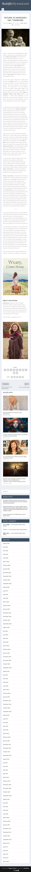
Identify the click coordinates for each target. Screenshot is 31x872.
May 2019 (5, 854)
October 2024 (6, 620)
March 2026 (6, 561)
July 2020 (5, 803)
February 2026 (6, 565)
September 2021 (7, 755)
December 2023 (7, 656)
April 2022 (5, 730)
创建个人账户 (6, 533)
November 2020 (7, 788)
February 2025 (6, 605)
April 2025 (5, 598)
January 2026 (6, 569)
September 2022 (7, 711)
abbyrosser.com (16, 317)
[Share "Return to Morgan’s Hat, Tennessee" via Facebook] (4, 369)
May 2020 (5, 810)
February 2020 (6, 821)
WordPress (26, 868)
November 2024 (7, 616)
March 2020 (6, 817)
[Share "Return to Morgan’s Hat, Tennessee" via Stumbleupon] (26, 369)
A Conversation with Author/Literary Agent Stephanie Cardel (15, 457)
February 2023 (6, 693)
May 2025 (5, 594)
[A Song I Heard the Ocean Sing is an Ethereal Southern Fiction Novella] (15, 425)
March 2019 (6, 861)
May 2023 (5, 682)
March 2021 (6, 777)
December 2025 (7, 572)
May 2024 (5, 638)
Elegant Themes (12, 868)
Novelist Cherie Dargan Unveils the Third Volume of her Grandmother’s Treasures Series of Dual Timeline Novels (14, 480)
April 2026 (5, 558)
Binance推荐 (6, 524)
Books (21, 23)
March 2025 (6, 602)
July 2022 (5, 719)
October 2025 (6, 580)
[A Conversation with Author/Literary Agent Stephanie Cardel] (15, 447)
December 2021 (7, 744)
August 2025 (6, 587)
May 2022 (5, 726)
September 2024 (7, 623)
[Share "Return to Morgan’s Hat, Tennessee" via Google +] (10, 369)
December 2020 (7, 784)
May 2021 (5, 770)
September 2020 (7, 795)
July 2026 (5, 547)
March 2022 (6, 733)
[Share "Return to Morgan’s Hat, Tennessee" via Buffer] (23, 369)
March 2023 (6, 689)
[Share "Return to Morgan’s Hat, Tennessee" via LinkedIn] (20, 369)
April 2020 (5, 814)
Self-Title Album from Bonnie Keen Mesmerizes (12, 413)
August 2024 (6, 627)
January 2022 (6, 741)
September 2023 (7, 667)
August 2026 (6, 543)
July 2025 (5, 591)
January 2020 (6, 825)
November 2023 (7, 660)
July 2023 (5, 675)
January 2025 (6, 609)
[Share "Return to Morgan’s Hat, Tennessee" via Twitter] (7, 369)
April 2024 (5, 642)
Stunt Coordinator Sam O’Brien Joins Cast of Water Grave (14, 515)
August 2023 (6, 671)
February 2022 (6, 737)
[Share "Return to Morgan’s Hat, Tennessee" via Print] (17, 372)
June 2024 (5, 634)
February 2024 (6, 649)
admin (10, 23)
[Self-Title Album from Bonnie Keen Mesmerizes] (15, 403)
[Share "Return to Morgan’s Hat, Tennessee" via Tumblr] (13, 369)
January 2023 (6, 697)
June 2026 (5, 550)
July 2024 (5, 631)
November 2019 (7, 832)
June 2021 (5, 766)
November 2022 (7, 704)
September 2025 (7, 583)
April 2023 (5, 686)
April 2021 (5, 773)
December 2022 (7, 700)
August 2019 (6, 843)
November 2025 (7, 576)
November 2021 (7, 748)
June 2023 (5, 678)
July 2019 (5, 847)
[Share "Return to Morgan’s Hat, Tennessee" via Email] (13, 372)
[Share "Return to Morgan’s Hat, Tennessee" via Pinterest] (17, 369)
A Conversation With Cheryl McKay (14, 525)
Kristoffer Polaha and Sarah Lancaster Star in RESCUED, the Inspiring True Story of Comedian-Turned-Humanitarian (15, 502)
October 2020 (6, 792)
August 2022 (6, 715)
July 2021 (5, 762)
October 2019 (6, 836)
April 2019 (5, 857)
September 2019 (7, 839)
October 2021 (6, 751)
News (25, 23)
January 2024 (6, 653)
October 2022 (6, 708)
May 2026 (5, 554)
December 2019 (7, 828)
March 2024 (6, 645)
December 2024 (7, 613)
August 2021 (6, 759)
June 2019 (5, 850)
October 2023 (6, 664)
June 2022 (5, 722)
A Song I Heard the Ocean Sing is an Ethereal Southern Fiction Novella (15, 435)
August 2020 (6, 799)
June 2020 (5, 806)
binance (5, 529)
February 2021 (6, 781)
